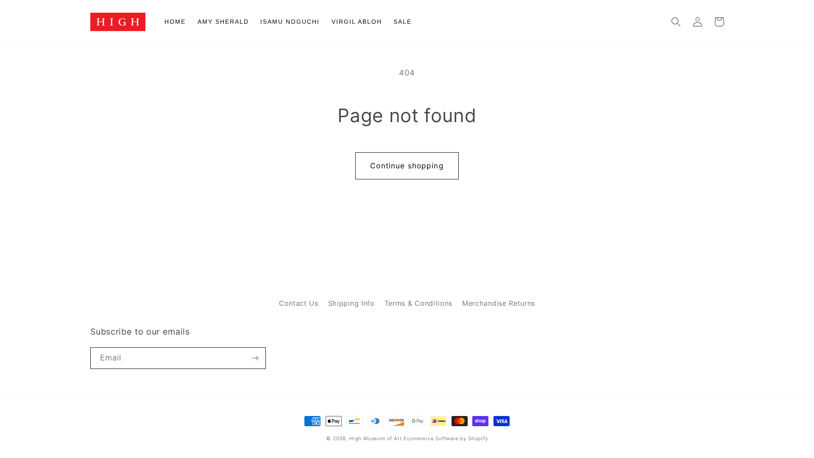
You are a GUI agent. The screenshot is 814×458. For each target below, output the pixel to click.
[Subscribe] (255, 358)
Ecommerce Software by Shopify (446, 438)
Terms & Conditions (418, 303)
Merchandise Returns (498, 303)
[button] (676, 22)
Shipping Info (351, 303)
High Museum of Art (375, 438)
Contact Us (298, 303)
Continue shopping (407, 165)
